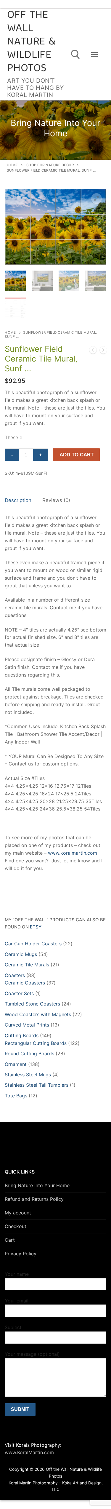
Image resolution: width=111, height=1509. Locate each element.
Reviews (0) (56, 500)
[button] (96, 198)
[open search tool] (75, 54)
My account (18, 1213)
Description (18, 500)
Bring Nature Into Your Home (37, 1185)
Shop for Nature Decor (50, 165)
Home (12, 165)
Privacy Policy (20, 1254)
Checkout (15, 1226)
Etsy (35, 927)
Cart (10, 1240)
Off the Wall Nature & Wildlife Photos (31, 42)
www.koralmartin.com (72, 853)
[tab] (18, 500)
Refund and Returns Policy (34, 1199)
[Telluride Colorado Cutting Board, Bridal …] (103, 351)
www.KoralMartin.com (29, 1452)
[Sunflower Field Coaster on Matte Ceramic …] (92, 351)
